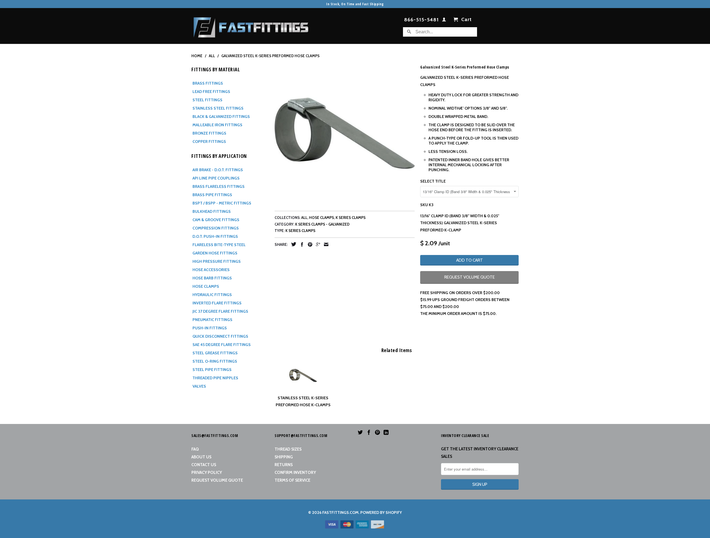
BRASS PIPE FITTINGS (212, 194)
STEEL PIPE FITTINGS (212, 369)
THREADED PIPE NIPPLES (215, 377)
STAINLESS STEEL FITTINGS (218, 108)
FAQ (195, 449)
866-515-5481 (421, 20)
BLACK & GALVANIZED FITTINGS (221, 116)
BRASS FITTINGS (207, 83)
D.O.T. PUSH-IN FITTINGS (215, 236)
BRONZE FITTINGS (209, 133)
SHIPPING (284, 456)
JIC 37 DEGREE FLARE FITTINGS (220, 311)
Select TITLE (433, 181)
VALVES (199, 386)
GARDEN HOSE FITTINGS (214, 253)
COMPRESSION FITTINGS (215, 228)
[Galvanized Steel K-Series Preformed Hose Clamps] (345, 133)
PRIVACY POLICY (206, 472)
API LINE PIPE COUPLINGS (216, 178)
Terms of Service (292, 480)
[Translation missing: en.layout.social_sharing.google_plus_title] (316, 244)
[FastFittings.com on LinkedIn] (386, 432)
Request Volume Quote (217, 480)
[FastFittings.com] (251, 26)
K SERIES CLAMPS (351, 217)
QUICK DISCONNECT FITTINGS (220, 336)
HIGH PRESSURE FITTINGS (216, 261)
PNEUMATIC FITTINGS (212, 319)
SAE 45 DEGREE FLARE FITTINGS (221, 344)
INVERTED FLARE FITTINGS (217, 302)
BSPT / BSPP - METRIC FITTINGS (221, 203)
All (304, 217)
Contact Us (203, 464)
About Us (201, 456)
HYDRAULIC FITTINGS (212, 294)
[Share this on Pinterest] (308, 244)
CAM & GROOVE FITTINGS (215, 219)
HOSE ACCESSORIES (211, 269)
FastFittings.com (340, 512)
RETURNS (284, 464)
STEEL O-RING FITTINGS (214, 361)
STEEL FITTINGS (207, 99)
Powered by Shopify (381, 512)
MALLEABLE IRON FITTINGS (217, 124)
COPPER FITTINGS (209, 141)
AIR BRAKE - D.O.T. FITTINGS (217, 169)
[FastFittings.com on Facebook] (368, 432)
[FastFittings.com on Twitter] (360, 432)
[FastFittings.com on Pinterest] (377, 432)
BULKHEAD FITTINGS (211, 211)
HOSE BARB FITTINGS (212, 278)
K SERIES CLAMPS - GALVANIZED (322, 224)
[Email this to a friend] (324, 244)
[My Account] (444, 20)
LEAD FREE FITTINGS (211, 91)
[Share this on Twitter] (292, 244)
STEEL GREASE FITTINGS (215, 352)
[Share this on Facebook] (300, 244)
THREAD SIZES (288, 449)
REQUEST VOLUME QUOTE (469, 277)
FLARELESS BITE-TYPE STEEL (219, 244)
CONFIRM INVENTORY (295, 472)
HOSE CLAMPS (205, 286)
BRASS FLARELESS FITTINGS (218, 186)
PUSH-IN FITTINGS (209, 327)
